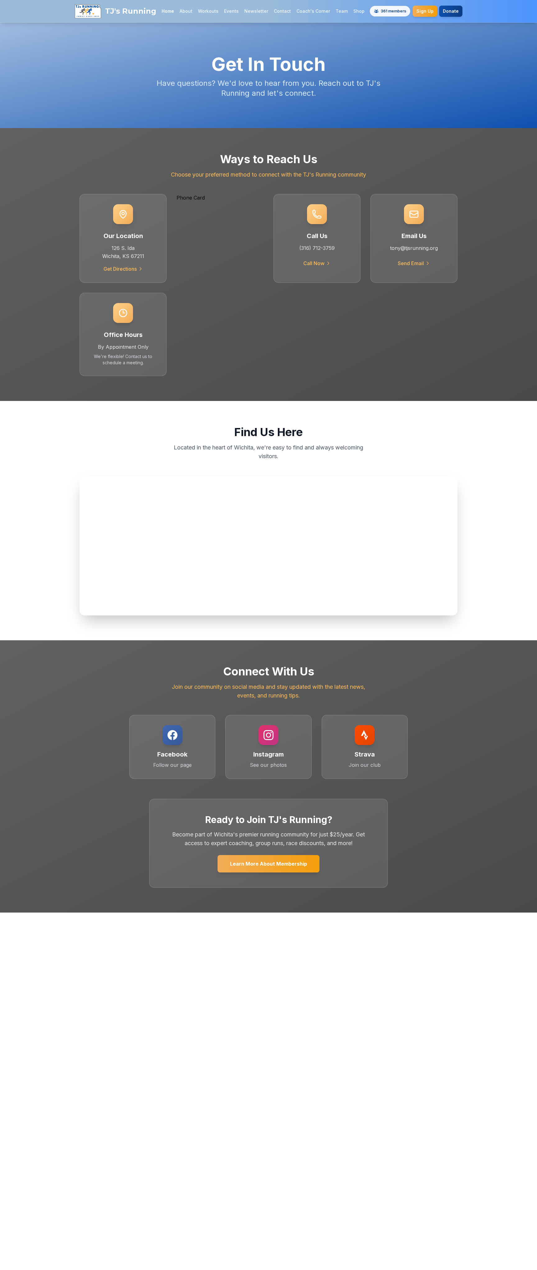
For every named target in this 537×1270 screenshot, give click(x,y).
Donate (451, 11)
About (186, 11)
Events (231, 11)
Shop (359, 11)
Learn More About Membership (268, 864)
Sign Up (425, 11)
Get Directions (120, 269)
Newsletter (256, 11)
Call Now (313, 263)
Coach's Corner (313, 11)
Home (168, 11)
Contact (282, 11)
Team (342, 11)
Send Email (411, 263)
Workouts (208, 11)
